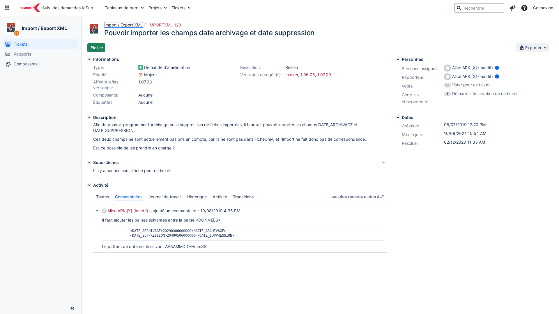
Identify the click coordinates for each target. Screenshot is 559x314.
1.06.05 (307, 74)
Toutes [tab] (102, 196)
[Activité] (89, 185)
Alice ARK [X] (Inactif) (127, 210)
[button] (7, 8)
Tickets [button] (178, 7)
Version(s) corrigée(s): (261, 74)
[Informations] (89, 59)
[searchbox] (479, 8)
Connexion (543, 7)
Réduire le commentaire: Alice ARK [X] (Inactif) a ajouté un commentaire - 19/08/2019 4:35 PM (97, 210)
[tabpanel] (240, 227)
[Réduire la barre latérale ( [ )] (72, 308)
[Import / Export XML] (11, 28)
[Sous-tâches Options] (383, 162)
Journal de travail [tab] (164, 196)
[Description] (89, 117)
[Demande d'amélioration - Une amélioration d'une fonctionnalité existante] (140, 67)
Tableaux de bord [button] (122, 7)
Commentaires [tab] (129, 196)
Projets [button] (155, 7)
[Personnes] (398, 59)
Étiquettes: (103, 102)
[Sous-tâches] (89, 162)
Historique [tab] (197, 196)
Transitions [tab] (243, 196)
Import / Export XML (44, 28)
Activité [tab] (220, 196)
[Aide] (524, 8)
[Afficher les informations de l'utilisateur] (497, 67)
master (291, 74)
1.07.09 (324, 74)
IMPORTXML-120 (164, 24)
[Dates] (398, 117)
